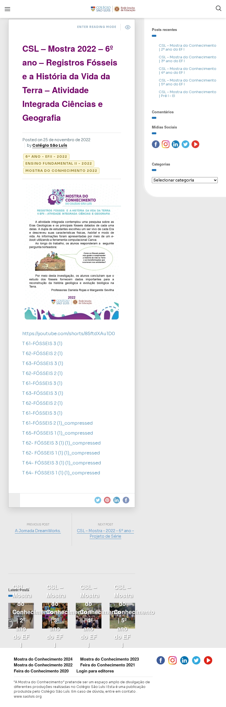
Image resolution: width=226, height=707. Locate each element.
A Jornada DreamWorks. (38, 530)
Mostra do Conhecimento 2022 (61, 171)
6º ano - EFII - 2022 (46, 156)
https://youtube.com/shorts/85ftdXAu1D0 (68, 334)
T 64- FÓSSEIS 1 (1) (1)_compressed (61, 473)
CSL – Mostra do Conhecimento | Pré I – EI (187, 94)
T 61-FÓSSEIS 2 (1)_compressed (57, 423)
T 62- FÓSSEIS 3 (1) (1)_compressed (61, 443)
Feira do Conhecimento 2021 (107, 665)
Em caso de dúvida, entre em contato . (104, 691)
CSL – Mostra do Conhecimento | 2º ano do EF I (187, 47)
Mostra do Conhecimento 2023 (109, 659)
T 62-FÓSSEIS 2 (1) (42, 353)
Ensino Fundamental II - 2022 (58, 163)
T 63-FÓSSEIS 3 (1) (42, 363)
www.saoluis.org (28, 696)
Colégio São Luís (49, 145)
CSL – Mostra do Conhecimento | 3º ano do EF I (187, 59)
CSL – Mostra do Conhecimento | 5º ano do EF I (187, 82)
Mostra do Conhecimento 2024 (43, 659)
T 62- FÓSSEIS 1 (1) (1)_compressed (61, 453)
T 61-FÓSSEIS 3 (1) (42, 343)
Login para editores (95, 671)
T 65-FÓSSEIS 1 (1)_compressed (57, 433)
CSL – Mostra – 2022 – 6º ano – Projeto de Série (105, 533)
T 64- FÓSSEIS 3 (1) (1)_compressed (61, 463)
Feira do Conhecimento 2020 (41, 671)
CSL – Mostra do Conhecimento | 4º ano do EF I (187, 70)
